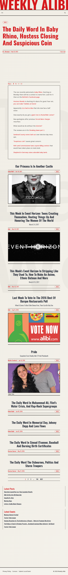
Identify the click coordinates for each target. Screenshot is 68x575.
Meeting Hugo (8, 501)
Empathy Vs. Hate (9, 498)
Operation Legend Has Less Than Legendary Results (18, 492)
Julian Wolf (11, 172)
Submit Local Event (25, 571)
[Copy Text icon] (18, 83)
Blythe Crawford (12, 360)
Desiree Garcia (12, 451)
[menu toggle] (2, 13)
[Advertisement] (34, 67)
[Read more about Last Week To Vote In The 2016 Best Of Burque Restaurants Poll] (34, 328)
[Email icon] (21, 83)
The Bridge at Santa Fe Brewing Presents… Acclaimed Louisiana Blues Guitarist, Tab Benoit (29, 524)
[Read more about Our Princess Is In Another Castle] (34, 190)
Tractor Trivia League (10, 518)
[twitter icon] (16, 83)
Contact (14, 571)
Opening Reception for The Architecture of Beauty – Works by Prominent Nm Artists (27, 521)
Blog (5, 22)
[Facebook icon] (13, 83)
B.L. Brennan (6, 52)
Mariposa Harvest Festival (11, 515)
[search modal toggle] (65, 12)
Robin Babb (11, 411)
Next (41, 479)
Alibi (9, 229)
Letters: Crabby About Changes (12, 504)
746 (37, 479)
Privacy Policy (7, 571)
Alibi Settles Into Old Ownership (12, 495)
